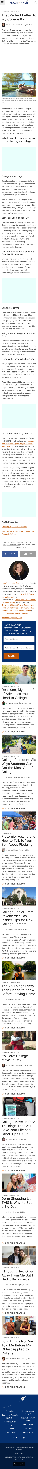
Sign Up (11, 656)
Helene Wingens (13, 1139)
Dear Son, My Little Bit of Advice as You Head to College (19, 694)
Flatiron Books (25, 611)
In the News (28, 1425)
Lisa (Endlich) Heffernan (12, 583)
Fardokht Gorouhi (13, 1285)
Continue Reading (15, 732)
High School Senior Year (11, 982)
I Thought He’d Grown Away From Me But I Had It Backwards (18, 1275)
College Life (6, 833)
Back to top (18, 1464)
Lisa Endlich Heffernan (15, 25)
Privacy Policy (19, 1453)
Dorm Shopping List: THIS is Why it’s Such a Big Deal (18, 1203)
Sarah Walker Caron (14, 1359)
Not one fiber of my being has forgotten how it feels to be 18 (18, 444)
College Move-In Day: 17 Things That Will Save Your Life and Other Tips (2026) (18, 1128)
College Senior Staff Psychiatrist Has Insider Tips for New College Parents (17, 918)
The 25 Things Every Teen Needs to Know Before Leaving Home (18, 990)
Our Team (28, 1428)
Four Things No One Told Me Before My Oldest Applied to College (17, 1347)
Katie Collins (12, 1212)
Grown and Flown (19, 2)
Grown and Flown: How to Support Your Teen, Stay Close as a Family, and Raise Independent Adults (18, 608)
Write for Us (28, 1432)
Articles (12, 542)
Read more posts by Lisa (12, 618)
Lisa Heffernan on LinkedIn (17, 613)
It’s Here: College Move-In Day (15, 1058)
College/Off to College (25, 542)
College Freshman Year (10, 12)
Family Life (9, 1428)
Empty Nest (10, 1432)
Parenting (10, 1411)
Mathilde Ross (12, 929)
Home (6, 542)
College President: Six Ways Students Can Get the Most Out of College (19, 766)
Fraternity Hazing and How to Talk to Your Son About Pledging (18, 840)
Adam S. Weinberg (14, 777)
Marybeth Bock (13, 850)
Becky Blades (12, 999)
